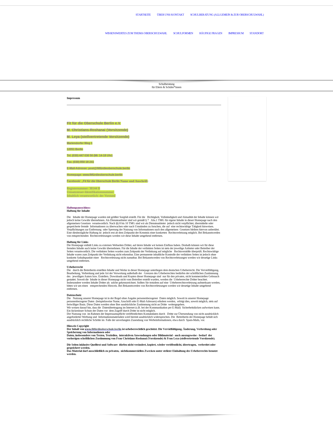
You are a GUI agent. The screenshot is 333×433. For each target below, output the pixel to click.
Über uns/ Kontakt (170, 14)
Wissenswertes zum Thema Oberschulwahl (136, 33)
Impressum (236, 33)
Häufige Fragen (210, 33)
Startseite (143, 14)
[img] (84, 14)
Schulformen (183, 33)
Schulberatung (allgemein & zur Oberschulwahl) (227, 14)
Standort (257, 33)
